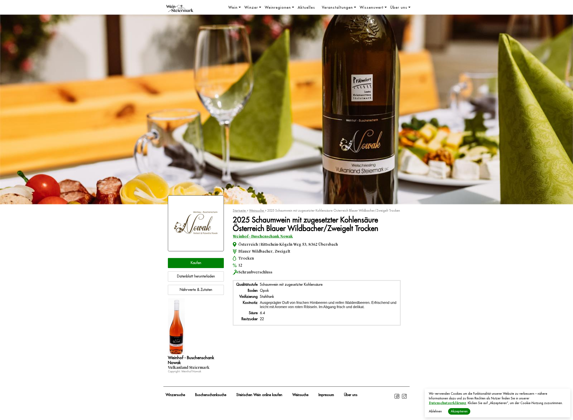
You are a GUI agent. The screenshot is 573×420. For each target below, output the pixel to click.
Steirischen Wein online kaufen (259, 395)
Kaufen (196, 263)
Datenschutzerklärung (447, 403)
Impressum (326, 395)
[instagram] (404, 398)
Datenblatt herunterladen (196, 276)
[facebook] (397, 398)
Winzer (251, 7)
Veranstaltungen (337, 7)
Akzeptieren (459, 411)
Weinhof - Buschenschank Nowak (263, 236)
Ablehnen (435, 411)
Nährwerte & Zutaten (196, 290)
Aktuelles (306, 7)
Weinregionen (278, 7)
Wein (233, 7)
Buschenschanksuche (210, 395)
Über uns (398, 7)
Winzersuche (175, 395)
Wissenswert (372, 7)
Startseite (240, 210)
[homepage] (179, 9)
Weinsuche (257, 210)
